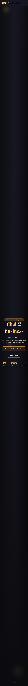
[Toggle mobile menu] (24, 2)
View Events (14, 355)
